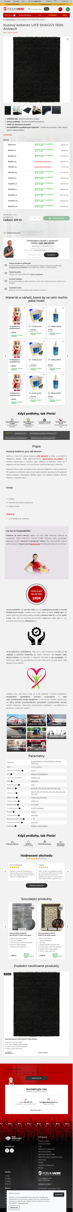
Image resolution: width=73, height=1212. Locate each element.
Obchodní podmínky (44, 1152)
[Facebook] (7, 1150)
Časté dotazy (42, 1160)
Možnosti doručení (13, 233)
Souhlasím (59, 1194)
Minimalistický (43, 774)
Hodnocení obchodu (36, 855)
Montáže (8, 1178)
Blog (6, 1197)
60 (32, 788)
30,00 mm (34, 801)
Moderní (34, 774)
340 (32, 794)
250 (57, 792)
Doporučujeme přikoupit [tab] (42, 433)
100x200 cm (52, 929)
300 (58, 788)
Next (68, 356)
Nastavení (14, 1208)
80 (37, 788)
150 (44, 792)
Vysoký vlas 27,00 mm (39, 797)
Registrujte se (46, 4)
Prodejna (7, 1)
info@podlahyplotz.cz (40, 250)
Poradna (49, 1)
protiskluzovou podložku (18, 267)
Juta (32, 785)
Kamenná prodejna (44, 1144)
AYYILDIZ (34, 822)
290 (60, 792)
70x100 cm (43, 929)
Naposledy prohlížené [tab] (43, 438)
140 (46, 788)
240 (55, 788)
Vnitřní (33, 812)
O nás (40, 1146)
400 (36, 794)
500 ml (35, 322)
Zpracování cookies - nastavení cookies (50, 1157)
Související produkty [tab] (16, 438)
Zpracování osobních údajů (46, 1154)
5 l (39, 322)
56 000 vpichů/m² (37, 808)
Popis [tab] (8, 433)
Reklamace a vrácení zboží (46, 1149)
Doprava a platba (43, 1141)
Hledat (46, 9)
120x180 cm (22, 929)
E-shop (7, 1176)
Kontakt (40, 1162)
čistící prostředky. (37, 274)
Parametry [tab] (20, 433)
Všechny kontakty (35, 1110)
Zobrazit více (36, 885)
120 (42, 788)
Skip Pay (41, 1168)
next (68, 927)
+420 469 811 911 (46, 243)
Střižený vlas (35, 778)
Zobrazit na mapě (44, 1184)
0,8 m (15, 322)
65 (34, 788)
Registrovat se (36, 1078)
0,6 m (20, 322)
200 (51, 788)
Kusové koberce (37, 761)
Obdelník (34, 781)
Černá (33, 770)
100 (39, 788)
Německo (34, 815)
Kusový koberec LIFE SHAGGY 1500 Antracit (21, 1039)
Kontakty (16, 1)
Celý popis (7, 135)
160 (49, 788)
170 (47, 792)
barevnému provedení (53, 459)
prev (5, 927)
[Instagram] (12, 1150)
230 (53, 792)
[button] (36, 145)
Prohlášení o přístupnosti (46, 1165)
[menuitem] (10, 15)
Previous (5, 356)
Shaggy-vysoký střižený (39, 826)
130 (38, 792)
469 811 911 (35, 1)
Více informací (23, 1203)
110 (35, 792)
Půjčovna (8, 1184)
